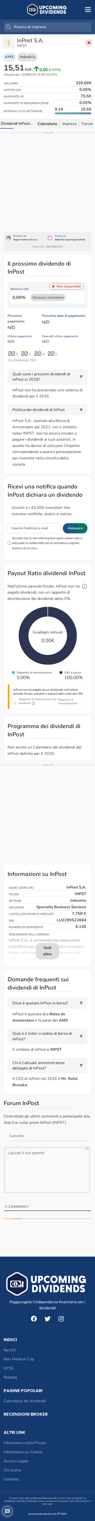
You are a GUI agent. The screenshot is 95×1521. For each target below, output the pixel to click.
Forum (87, 123)
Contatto (11, 1479)
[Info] (84, 586)
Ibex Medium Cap (19, 1359)
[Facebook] (34, 1319)
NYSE (9, 1368)
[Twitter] (47, 1319)
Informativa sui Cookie (23, 1452)
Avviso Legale (16, 1461)
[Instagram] (61, 1319)
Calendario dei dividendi (25, 1401)
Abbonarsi (75, 528)
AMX (9, 56)
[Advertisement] (47, 181)
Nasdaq (10, 1377)
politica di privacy (24, 548)
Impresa (69, 123)
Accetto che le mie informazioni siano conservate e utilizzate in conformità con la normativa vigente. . (47, 543)
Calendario (47, 123)
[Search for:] (47, 27)
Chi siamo (12, 1470)
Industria (27, 56)
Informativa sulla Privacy (25, 1442)
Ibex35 (10, 1350)
